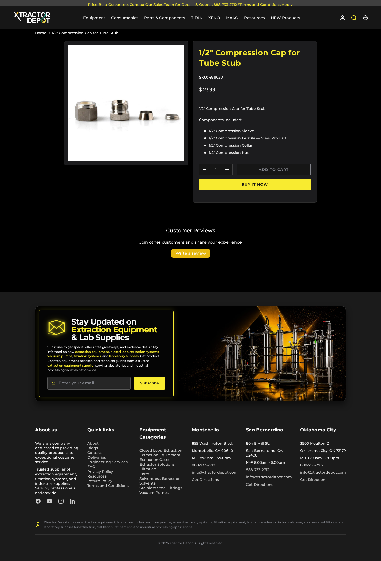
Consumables (124, 17)
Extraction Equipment (160, 455)
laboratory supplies (124, 356)
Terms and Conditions (108, 485)
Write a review (190, 253)
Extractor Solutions (157, 464)
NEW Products (285, 17)
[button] (365, 18)
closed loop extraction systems (135, 352)
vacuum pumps (59, 356)
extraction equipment (92, 352)
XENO (214, 17)
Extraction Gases (154, 459)
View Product (273, 138)
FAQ (91, 466)
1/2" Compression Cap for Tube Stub (85, 33)
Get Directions (205, 479)
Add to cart (274, 169)
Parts (144, 474)
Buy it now (254, 184)
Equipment (94, 17)
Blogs (92, 448)
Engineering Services (107, 462)
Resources (254, 17)
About (93, 443)
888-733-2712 (203, 465)
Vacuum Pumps (154, 492)
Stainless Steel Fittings (160, 488)
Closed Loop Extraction (160, 450)
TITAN (197, 17)
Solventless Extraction (160, 478)
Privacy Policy (100, 471)
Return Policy (99, 481)
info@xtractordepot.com (215, 472)
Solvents (147, 483)
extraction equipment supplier (71, 365)
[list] (126, 103)
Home (40, 33)
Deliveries (96, 457)
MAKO (232, 17)
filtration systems (87, 356)
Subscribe (149, 383)
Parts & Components (164, 17)
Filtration (147, 469)
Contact (94, 452)
